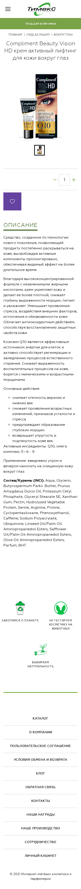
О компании (40, 732)
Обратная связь (40, 787)
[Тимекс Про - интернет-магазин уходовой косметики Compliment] (41, 9)
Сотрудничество (40, 842)
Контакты (40, 801)
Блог (40, 773)
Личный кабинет (40, 856)
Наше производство (40, 828)
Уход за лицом (38, 34)
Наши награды (41, 815)
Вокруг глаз (63, 34)
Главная (15, 34)
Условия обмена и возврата (40, 760)
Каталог (40, 718)
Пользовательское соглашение (40, 746)
